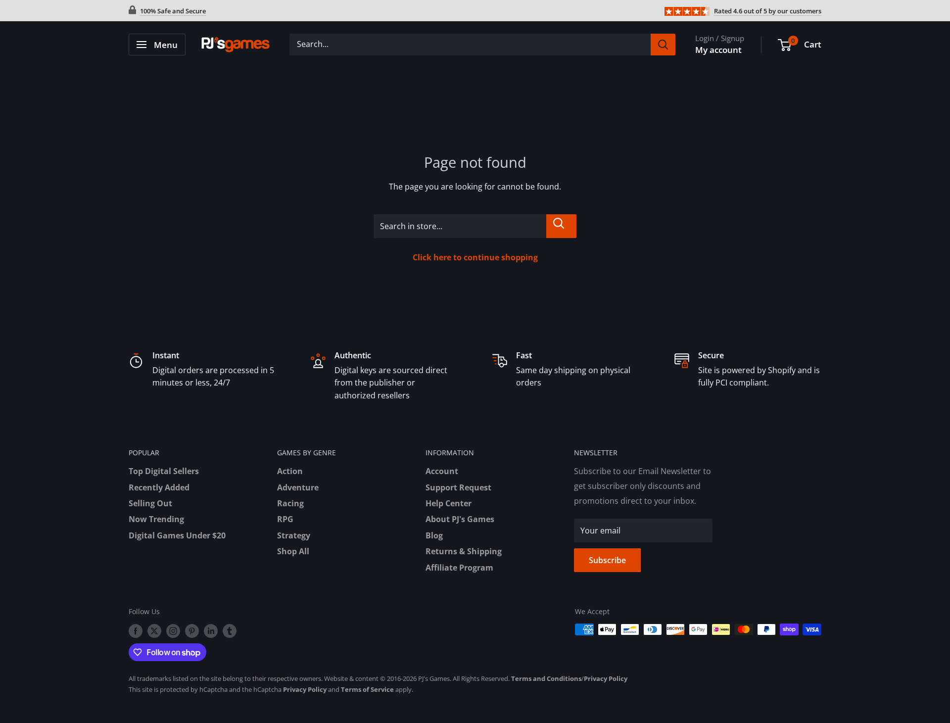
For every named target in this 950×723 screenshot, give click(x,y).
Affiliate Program (459, 567)
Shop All (293, 551)
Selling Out (150, 503)
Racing (290, 503)
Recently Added (159, 487)
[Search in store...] (561, 226)
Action (290, 471)
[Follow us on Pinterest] (192, 630)
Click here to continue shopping (475, 257)
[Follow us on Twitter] (154, 630)
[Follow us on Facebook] (135, 630)
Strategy (293, 535)
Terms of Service (367, 689)
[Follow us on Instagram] (173, 630)
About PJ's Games (460, 519)
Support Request (458, 487)
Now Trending (156, 519)
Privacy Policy (605, 678)
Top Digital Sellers (164, 471)
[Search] (663, 44)
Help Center (449, 503)
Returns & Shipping (464, 551)
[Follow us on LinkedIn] (211, 630)
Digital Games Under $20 (177, 535)
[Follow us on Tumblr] (230, 630)
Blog (434, 535)
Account (442, 471)
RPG (285, 519)
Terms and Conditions (546, 678)
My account (718, 49)
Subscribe (607, 560)
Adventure (298, 487)
